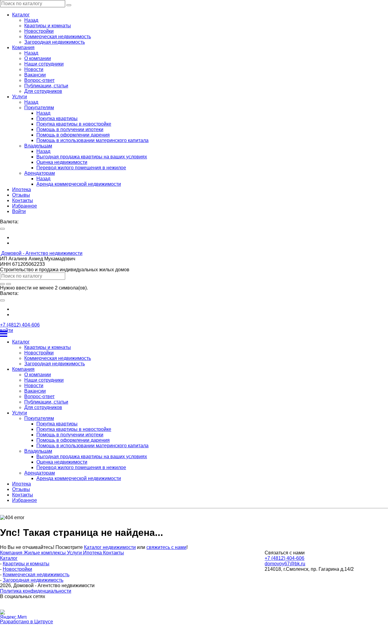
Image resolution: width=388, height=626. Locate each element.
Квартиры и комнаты (26, 563)
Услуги (75, 552)
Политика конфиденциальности (35, 591)
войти (6, 330)
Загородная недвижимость (33, 580)
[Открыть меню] (194, 333)
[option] (200, 237)
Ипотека (93, 552)
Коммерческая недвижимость (36, 574)
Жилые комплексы (45, 552)
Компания (12, 552)
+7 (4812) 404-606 (20, 324)
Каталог (9, 558)
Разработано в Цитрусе (26, 621)
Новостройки (17, 569)
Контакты (113, 552)
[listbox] (194, 240)
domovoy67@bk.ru (285, 563)
